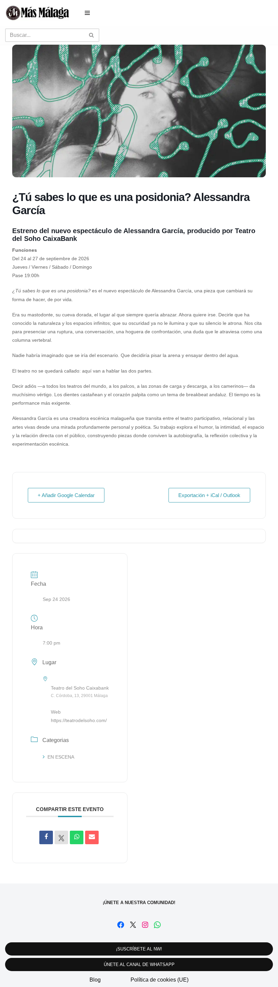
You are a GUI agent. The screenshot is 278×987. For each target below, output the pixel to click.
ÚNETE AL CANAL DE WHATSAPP (139, 964)
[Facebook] (121, 925)
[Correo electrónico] (92, 837)
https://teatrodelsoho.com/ (79, 720)
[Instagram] (145, 925)
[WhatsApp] (157, 925)
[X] (133, 925)
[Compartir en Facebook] (46, 837)
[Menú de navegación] (87, 12)
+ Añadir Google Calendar (66, 495)
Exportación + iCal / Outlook (209, 495)
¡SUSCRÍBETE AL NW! (139, 948)
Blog (95, 980)
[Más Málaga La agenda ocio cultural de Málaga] (37, 13)
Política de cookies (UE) (159, 980)
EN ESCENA (60, 757)
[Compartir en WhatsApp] (76, 837)
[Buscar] (91, 35)
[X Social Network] (61, 837)
